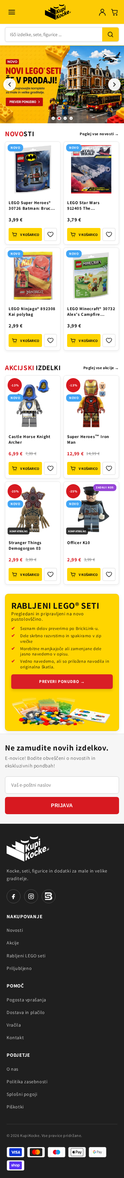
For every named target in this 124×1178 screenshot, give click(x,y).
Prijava (62, 805)
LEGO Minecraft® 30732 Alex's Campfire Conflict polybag (91, 312)
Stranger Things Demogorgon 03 (25, 545)
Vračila (14, 1025)
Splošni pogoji (22, 1094)
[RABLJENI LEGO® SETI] (62, 713)
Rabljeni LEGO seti (26, 956)
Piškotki (15, 1107)
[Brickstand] (49, 896)
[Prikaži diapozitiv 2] (59, 118)
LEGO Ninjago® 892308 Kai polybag (32, 311)
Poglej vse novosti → (99, 133)
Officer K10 (78, 542)
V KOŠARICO (29, 234)
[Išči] (110, 34)
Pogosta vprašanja (26, 1000)
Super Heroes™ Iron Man (88, 439)
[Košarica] (114, 12)
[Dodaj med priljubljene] (50, 234)
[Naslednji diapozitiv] (114, 84)
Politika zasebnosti (27, 1082)
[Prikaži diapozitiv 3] (65, 118)
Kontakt (15, 1037)
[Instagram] (31, 896)
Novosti (15, 930)
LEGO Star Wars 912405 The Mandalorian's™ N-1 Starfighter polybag (88, 206)
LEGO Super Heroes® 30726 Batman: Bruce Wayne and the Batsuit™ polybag (31, 206)
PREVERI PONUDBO (62, 681)
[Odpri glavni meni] (11, 12)
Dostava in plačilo (26, 1012)
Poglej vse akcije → (101, 367)
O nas (13, 1069)
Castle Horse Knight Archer (29, 439)
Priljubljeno (19, 968)
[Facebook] (14, 896)
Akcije (13, 943)
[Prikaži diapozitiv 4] (71, 118)
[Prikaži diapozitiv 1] (53, 118)
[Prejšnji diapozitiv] (9, 84)
